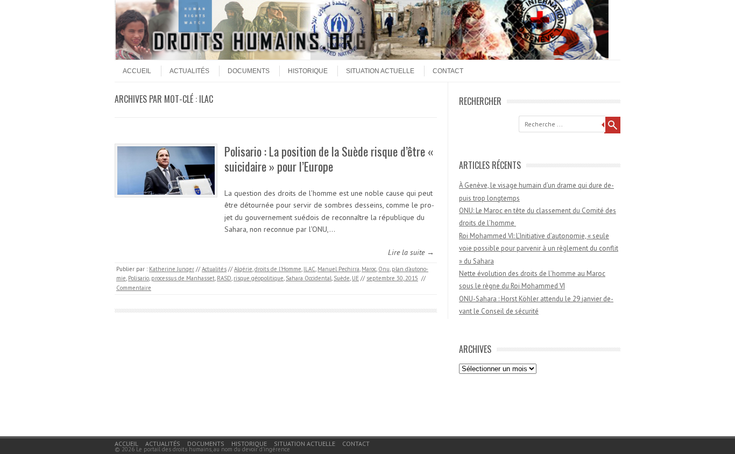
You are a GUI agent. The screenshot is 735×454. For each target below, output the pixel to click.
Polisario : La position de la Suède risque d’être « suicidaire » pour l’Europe (328, 159)
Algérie (243, 269)
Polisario (138, 278)
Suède (342, 278)
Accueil (137, 71)
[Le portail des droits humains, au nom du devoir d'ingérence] (362, 57)
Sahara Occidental (308, 278)
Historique (308, 71)
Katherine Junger (171, 269)
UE (355, 278)
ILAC (309, 269)
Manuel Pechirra (338, 269)
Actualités (189, 71)
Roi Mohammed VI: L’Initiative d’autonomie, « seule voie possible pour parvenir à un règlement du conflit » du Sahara (538, 248)
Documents (249, 71)
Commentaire (133, 288)
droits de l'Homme (278, 269)
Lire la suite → (411, 252)
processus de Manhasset (183, 278)
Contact (448, 71)
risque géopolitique (259, 278)
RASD (224, 278)
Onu (384, 269)
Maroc (369, 269)
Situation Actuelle (380, 71)
